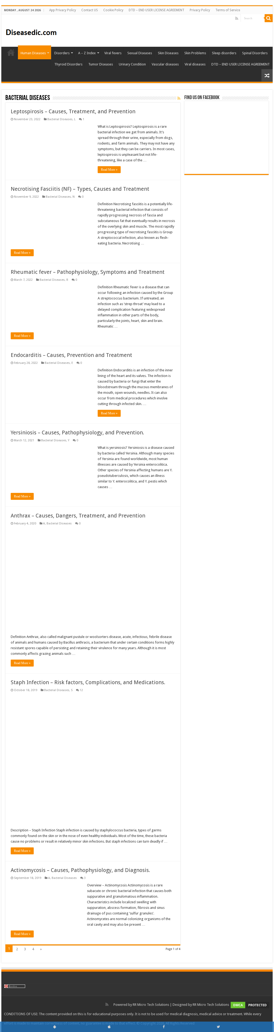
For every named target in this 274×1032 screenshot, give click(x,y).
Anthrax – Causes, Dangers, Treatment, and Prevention (78, 515)
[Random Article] (267, 75)
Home (11, 52)
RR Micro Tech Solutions (151, 1005)
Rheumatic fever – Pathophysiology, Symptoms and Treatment (88, 272)
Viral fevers (112, 53)
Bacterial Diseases (60, 119)
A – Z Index (87, 53)
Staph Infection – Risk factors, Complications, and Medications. (88, 682)
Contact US (89, 10)
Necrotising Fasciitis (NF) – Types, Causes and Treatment (80, 189)
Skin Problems (195, 53)
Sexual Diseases (139, 53)
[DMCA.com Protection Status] (250, 1005)
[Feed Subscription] (178, 98)
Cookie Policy (113, 10)
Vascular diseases (165, 64)
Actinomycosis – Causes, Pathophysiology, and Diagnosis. (80, 870)
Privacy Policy (200, 10)
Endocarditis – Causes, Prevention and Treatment (71, 355)
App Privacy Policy (62, 10)
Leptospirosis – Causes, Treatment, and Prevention (73, 111)
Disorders (62, 53)
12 (81, 690)
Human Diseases (33, 53)
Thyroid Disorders (68, 64)
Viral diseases (195, 64)
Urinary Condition (132, 64)
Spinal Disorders (255, 53)
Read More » (109, 170)
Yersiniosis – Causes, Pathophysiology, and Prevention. (77, 432)
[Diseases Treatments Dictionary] (31, 30)
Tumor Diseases (100, 64)
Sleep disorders (224, 53)
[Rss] (237, 18)
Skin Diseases (168, 53)
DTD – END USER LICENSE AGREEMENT (156, 10)
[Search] (269, 18)
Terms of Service (227, 10)
